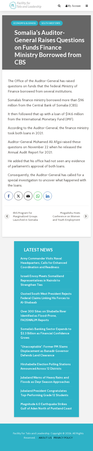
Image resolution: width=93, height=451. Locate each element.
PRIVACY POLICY (63, 437)
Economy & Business (24, 23)
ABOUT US (45, 437)
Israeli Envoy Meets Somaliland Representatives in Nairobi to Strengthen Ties (42, 280)
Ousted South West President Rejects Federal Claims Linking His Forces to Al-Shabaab (46, 298)
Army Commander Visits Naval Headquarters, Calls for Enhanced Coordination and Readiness (44, 262)
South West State (51, 23)
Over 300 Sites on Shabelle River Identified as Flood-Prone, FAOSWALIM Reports (43, 315)
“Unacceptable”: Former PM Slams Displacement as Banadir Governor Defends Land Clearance (45, 351)
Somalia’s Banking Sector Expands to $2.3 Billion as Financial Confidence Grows (46, 333)
